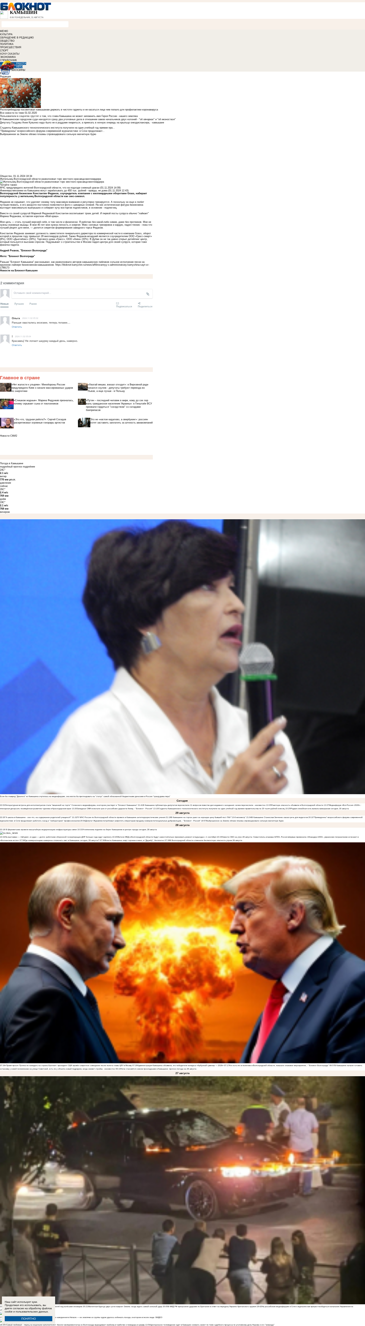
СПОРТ (4, 50)
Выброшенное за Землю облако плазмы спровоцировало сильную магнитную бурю (245, 821)
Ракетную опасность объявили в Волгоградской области (297, 805)
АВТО (19, 66)
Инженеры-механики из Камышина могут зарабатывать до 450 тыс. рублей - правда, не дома (53, 190)
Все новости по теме (12, 112)
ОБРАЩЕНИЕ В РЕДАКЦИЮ (17, 37)
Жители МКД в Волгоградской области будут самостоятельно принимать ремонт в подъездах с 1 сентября (167, 837)
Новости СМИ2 (8, 435)
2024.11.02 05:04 (23, 336)
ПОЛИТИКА (6, 44)
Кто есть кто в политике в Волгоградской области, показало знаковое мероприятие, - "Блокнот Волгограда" (279, 1065)
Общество (6, 176)
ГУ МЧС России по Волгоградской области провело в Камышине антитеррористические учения (121, 817)
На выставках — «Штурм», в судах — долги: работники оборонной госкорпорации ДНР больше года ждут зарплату (58, 837)
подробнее (29, 466)
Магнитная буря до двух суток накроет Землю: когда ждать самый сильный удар (125, 1306)
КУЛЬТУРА (6, 34)
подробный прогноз (11, 466)
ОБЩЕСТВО (7, 40)
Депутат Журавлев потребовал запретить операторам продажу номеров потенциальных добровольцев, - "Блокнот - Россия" (143, 821)
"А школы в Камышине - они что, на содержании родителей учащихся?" (38, 817)
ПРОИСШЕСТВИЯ (10, 47)
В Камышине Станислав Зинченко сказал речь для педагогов (280, 817)
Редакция (5, 76)
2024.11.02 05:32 (30, 318)
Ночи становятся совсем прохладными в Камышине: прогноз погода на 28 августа (158, 1069)
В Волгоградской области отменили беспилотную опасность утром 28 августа (206, 840)
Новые (4, 303)
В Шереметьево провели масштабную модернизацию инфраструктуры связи (41, 829)
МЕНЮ (4, 31)
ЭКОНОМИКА (8, 57)
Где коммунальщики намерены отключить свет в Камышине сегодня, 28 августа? (62, 840)
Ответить (17, 326)
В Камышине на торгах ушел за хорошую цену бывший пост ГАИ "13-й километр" (208, 817)
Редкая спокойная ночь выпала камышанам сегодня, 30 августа (319, 809)
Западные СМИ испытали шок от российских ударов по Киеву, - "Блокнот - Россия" (115, 809)
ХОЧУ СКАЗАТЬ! (10, 53)
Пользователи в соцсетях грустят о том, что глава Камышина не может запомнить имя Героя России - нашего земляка (69, 116)
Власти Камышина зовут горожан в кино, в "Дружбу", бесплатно (134, 840)
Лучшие (19, 303)
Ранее (33, 303)
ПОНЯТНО (28, 1318)
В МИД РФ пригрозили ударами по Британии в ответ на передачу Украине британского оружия (212, 1306)
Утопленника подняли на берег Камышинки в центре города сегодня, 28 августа (120, 829)
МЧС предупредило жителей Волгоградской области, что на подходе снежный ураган (50, 187)
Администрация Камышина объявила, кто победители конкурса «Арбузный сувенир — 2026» (180, 1065)
